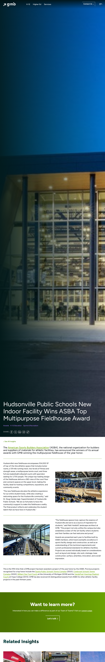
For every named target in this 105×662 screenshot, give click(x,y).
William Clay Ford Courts (27, 574)
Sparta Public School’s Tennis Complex (51, 571)
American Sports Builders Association (28, 447)
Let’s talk (51, 618)
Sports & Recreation (30, 426)
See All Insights (10, 441)
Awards (6, 426)
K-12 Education (16, 426)
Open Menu (100, 4)
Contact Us (87, 4)
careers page (86, 611)
